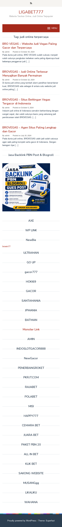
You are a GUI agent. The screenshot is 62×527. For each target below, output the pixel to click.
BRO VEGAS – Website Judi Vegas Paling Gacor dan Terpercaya (29, 46)
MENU (54, 28)
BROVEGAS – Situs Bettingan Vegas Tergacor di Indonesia (26, 101)
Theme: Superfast (46, 520)
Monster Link (31, 329)
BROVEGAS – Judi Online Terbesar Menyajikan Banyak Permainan (25, 73)
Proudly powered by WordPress (21, 520)
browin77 (6, 246)
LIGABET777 (31, 12)
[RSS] (31, 3)
